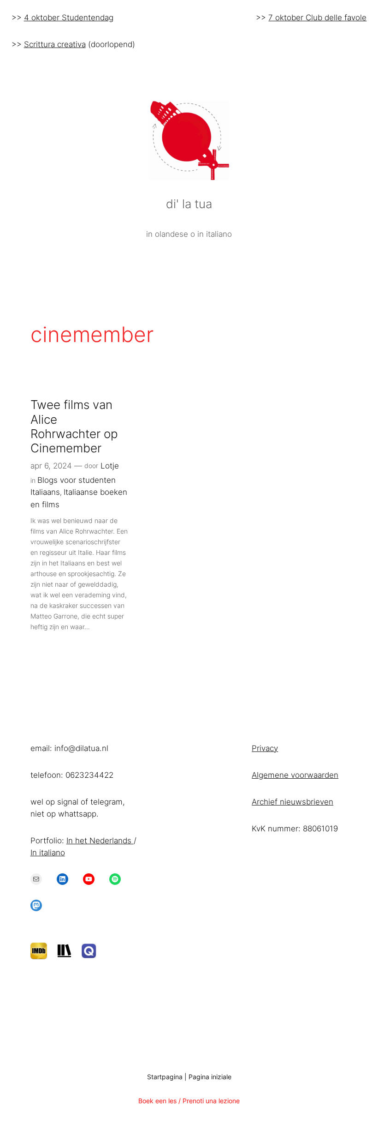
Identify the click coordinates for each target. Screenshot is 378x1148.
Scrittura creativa (55, 44)
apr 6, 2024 (51, 465)
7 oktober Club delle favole (317, 17)
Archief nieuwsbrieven (292, 801)
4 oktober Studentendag (68, 17)
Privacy (265, 748)
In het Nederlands (100, 840)
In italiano (47, 852)
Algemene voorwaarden (295, 775)
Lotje (109, 465)
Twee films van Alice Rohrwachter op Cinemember (74, 426)
